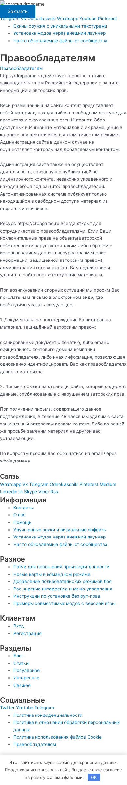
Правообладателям (21, 68)
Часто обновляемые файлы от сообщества (60, 40)
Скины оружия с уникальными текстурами (60, 26)
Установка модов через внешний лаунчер (59, 33)
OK (94, 777)
